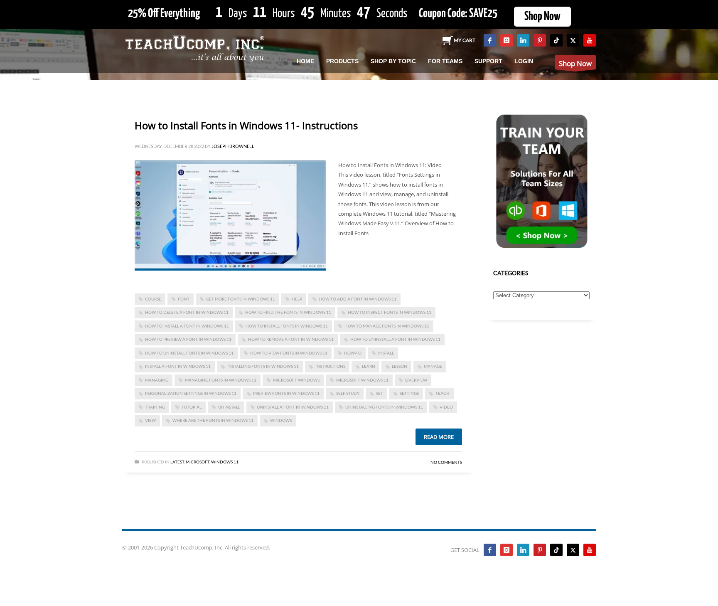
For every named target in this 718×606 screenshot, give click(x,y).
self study (347, 393)
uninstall (229, 406)
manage (433, 366)
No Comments (446, 462)
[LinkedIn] (523, 40)
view (150, 420)
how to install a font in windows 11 (187, 325)
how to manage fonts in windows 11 (386, 325)
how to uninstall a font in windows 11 (395, 339)
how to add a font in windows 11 (357, 298)
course (153, 298)
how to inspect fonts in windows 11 (389, 312)
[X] (573, 40)
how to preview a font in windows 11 (188, 339)
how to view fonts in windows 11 (288, 352)
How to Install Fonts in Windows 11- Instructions (246, 125)
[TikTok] (556, 40)
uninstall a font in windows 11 (293, 406)
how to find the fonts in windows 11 (288, 312)
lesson (399, 366)
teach (442, 393)
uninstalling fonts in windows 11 (384, 406)
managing (156, 379)
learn (368, 366)
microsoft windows (296, 379)
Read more (439, 437)
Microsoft (197, 461)
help (297, 298)
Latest (177, 461)
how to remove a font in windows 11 (291, 339)
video (446, 406)
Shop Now (542, 16)
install (386, 352)
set (379, 393)
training (155, 406)
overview (416, 379)
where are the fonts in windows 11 (212, 420)
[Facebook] (490, 40)
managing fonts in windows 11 (220, 379)
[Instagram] (506, 40)
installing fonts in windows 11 (263, 366)
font (183, 298)
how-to (352, 352)
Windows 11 (225, 461)
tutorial (192, 406)
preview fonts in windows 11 (286, 393)
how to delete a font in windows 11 (187, 312)
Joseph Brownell (232, 146)
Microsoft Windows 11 (362, 379)
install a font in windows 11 (178, 366)
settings (409, 393)
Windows (281, 420)
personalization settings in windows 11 (190, 393)
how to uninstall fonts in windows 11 (189, 352)
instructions (330, 366)
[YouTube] (589, 40)
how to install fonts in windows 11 (287, 325)
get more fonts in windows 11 (240, 298)
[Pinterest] (540, 40)
